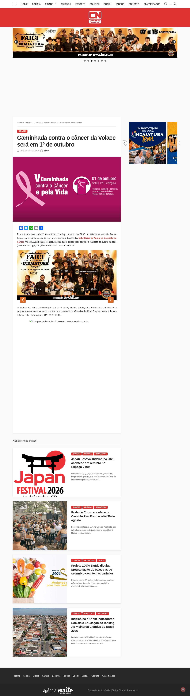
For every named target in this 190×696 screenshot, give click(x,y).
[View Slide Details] (95, 43)
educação (88, 614)
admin (46, 151)
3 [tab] (91, 61)
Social (108, 4)
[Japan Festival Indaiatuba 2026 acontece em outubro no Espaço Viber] (40, 472)
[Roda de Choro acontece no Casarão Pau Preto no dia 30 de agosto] (40, 525)
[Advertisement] (95, 84)
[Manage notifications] (183, 689)
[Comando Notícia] (95, 17)
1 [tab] (85, 61)
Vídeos (120, 4)
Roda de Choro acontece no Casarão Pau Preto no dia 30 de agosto (93, 516)
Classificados (152, 4)
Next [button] (173, 42)
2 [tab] (88, 61)
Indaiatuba (101, 454)
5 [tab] (98, 61)
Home (24, 4)
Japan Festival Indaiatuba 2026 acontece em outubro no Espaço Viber (92, 462)
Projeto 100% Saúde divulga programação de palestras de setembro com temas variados (92, 569)
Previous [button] (16, 42)
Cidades (22, 131)
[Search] (174, 4)
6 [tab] (102, 61)
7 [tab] (105, 61)
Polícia (36, 4)
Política (94, 4)
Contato (134, 4)
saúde (101, 560)
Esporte (80, 4)
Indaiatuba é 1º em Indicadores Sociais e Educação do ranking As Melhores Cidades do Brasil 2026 (92, 624)
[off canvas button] (14, 4)
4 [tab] (95, 61)
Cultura (66, 4)
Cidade (49, 4)
